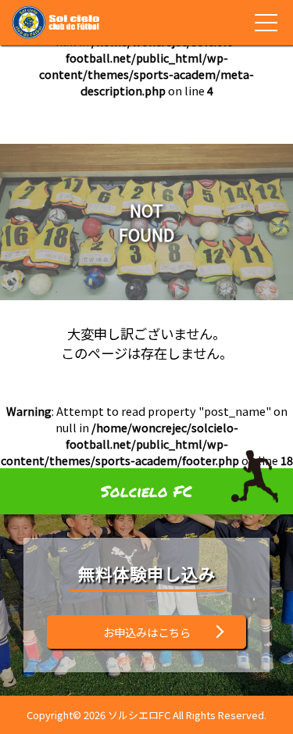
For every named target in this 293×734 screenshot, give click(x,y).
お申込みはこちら (147, 632)
